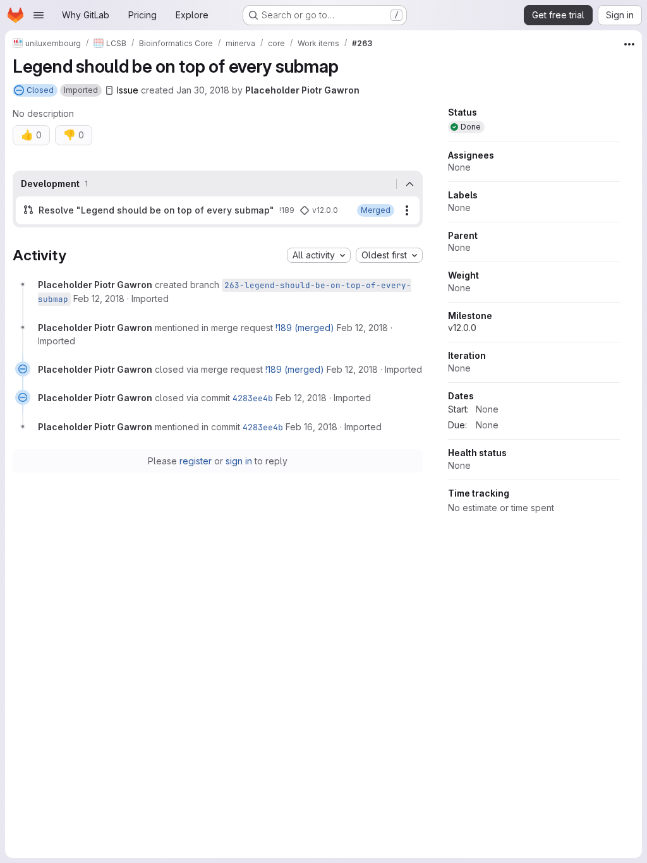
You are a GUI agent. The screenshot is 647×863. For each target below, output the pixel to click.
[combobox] (319, 255)
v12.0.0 (462, 327)
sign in (239, 461)
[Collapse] (409, 183)
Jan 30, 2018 (202, 90)
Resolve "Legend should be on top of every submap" (156, 210)
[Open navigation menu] (38, 15)
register (195, 461)
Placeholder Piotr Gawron (302, 90)
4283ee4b (253, 398)
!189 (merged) (304, 327)
